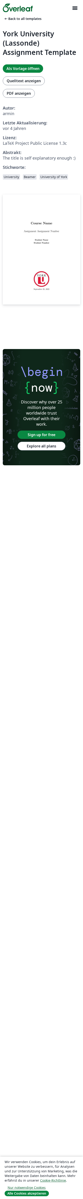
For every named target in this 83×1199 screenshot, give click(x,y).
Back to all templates (23, 18)
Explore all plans (41, 446)
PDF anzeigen (19, 93)
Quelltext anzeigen (24, 80)
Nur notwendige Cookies (27, 1187)
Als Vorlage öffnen (22, 68)
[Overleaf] (18, 8)
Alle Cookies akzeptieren (26, 1193)
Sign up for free (41, 434)
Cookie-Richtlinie (53, 1180)
